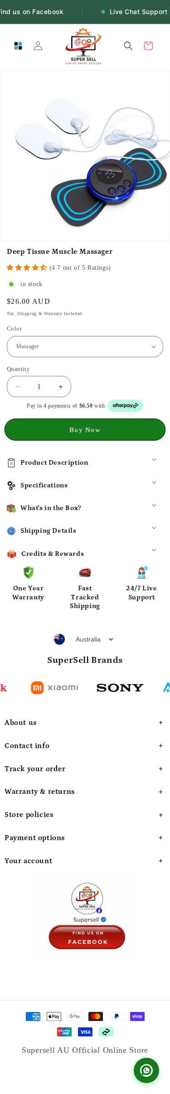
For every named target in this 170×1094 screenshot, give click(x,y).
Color (14, 328)
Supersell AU (47, 1050)
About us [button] (21, 723)
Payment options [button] (35, 838)
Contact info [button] (27, 746)
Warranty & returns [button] (40, 792)
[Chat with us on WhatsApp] (146, 1070)
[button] (18, 46)
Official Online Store (110, 1050)
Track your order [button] (35, 769)
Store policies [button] (29, 815)
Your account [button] (28, 861)
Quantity (18, 368)
